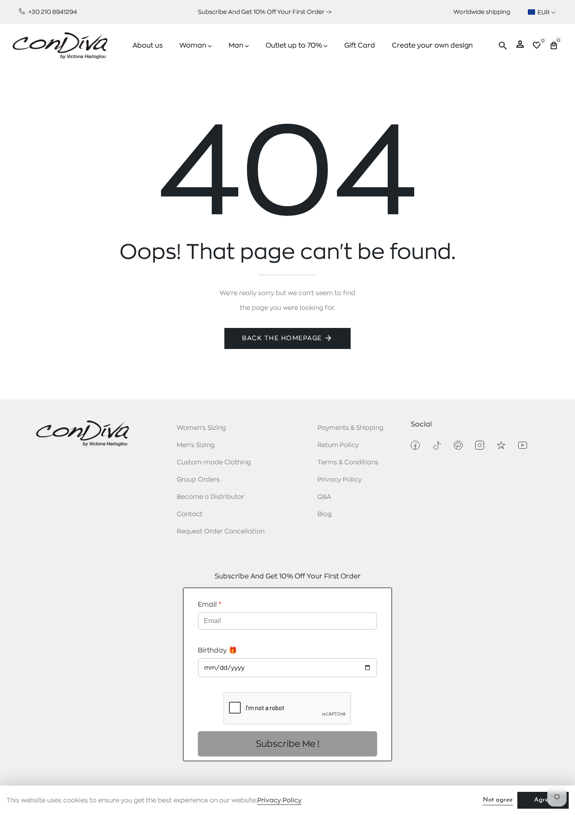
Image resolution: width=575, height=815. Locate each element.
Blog (324, 514)
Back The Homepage (282, 338)
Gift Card (359, 45)
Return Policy (338, 445)
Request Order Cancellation (220, 531)
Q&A (324, 497)
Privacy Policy (339, 480)
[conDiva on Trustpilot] (501, 445)
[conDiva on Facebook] (415, 445)
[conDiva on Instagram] (479, 445)
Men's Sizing (196, 445)
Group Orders (198, 480)
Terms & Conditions (347, 462)
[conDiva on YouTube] (522, 445)
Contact (189, 514)
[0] (536, 46)
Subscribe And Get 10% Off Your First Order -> (265, 12)
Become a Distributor (210, 497)
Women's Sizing (201, 428)
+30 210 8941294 (52, 12)
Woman (192, 45)
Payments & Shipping (350, 428)
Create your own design (432, 45)
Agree (543, 800)
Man (236, 45)
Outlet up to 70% (294, 45)
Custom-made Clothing (214, 462)
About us (147, 45)
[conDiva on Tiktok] (436, 445)
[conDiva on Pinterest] (458, 445)
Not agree (498, 800)
